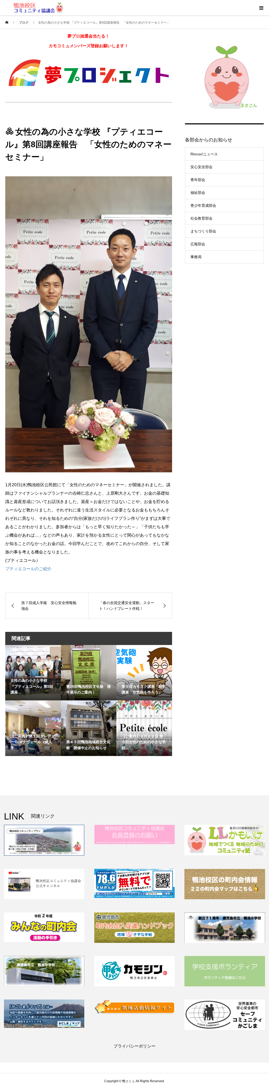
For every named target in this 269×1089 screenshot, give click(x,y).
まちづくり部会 (203, 231)
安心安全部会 (201, 167)
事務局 (195, 257)
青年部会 (197, 180)
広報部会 (197, 244)
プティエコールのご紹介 (28, 569)
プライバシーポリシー (134, 1046)
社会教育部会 (201, 218)
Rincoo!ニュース (204, 154)
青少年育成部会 (203, 205)
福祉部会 (197, 193)
